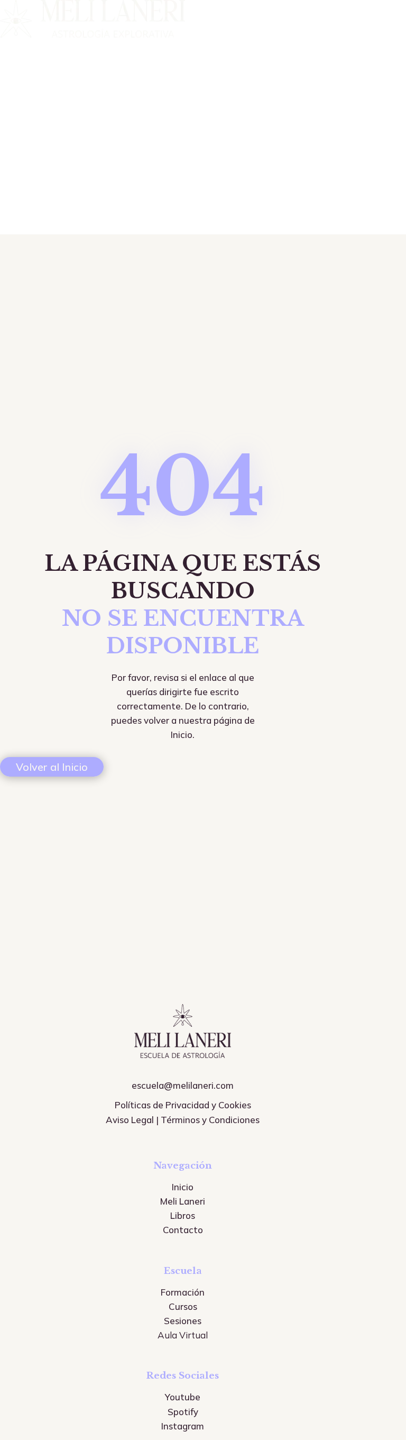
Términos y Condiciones (210, 1119)
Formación (23, 87)
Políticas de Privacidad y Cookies (183, 1104)
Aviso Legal (130, 1119)
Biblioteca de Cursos (45, 102)
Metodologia (28, 118)
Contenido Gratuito (42, 134)
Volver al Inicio (52, 766)
